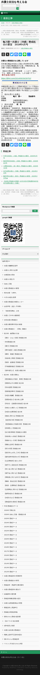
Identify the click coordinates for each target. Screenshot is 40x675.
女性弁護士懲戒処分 (11, 320)
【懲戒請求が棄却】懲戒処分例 (14, 502)
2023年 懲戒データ (10, 527)
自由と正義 (8, 284)
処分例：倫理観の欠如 (11, 333)
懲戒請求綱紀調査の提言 (12, 598)
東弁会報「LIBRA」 (10, 293)
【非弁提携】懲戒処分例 (12, 387)
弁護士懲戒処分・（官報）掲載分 (15, 329)
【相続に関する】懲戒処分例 (14, 416)
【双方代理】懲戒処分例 (12, 448)
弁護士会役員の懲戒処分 (12, 630)
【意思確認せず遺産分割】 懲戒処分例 (18, 424)
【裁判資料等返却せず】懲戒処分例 (16, 457)
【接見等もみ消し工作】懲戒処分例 (16, 452)
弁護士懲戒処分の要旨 (17, 22)
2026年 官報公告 (9, 510)
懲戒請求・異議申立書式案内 (14, 585)
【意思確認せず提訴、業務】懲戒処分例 (17, 379)
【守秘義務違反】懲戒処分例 (14, 366)
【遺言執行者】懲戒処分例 (14, 420)
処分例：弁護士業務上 (11, 375)
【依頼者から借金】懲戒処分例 (14, 436)
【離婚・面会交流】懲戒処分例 (14, 481)
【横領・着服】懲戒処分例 (13, 354)
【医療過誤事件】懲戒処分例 (14, 391)
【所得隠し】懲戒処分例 (12, 428)
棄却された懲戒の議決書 (12, 616)
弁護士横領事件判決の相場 (13, 324)
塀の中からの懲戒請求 (11, 639)
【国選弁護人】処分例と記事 (14, 399)
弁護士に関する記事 (11, 270)
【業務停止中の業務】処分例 (14, 383)
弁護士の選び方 (9, 279)
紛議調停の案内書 (10, 594)
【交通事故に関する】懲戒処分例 (15, 489)
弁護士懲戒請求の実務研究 (13, 576)
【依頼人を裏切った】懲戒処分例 (15, 408)
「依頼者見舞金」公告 (11, 311)
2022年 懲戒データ (10, 531)
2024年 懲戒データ (10, 522)
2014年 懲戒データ (10, 563)
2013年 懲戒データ (10, 567)
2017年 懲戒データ (10, 551)
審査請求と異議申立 (11, 607)
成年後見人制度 (9, 625)
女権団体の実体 (9, 275)
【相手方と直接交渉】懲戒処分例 (15, 465)
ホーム (5, 652)
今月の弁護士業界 (10, 297)
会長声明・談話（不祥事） (13, 306)
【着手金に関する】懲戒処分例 (14, 473)
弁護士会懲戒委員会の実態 (13, 603)
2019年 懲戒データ (10, 543)
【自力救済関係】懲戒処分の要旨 (15, 432)
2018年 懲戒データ (10, 547)
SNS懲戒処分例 (10, 342)
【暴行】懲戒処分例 (11, 346)
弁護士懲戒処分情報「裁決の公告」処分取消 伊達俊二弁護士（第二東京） (10, 32)
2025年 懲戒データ (10, 518)
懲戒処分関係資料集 (11, 612)
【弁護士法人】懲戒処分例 (13, 497)
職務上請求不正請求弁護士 (13, 635)
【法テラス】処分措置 (11, 621)
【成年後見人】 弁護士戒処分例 (14, 370)
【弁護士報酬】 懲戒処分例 (13, 395)
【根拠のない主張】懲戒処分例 (14, 440)
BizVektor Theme (23, 667)
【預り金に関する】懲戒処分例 (14, 469)
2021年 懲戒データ (10, 535)
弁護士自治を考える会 (14, 1)
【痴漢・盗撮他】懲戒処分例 (14, 362)
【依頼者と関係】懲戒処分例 (14, 358)
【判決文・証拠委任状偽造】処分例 (16, 403)
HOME (2, 22)
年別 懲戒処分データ (11, 506)
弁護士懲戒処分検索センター (14, 302)
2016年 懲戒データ (10, 555)
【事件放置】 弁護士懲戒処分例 (14, 350)
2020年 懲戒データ (10, 539)
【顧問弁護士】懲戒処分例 (13, 493)
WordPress (13, 667)
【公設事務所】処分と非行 (13, 461)
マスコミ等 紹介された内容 (13, 643)
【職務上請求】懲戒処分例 (13, 444)
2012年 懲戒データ (10, 572)
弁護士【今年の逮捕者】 (12, 315)
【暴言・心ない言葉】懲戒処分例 (15, 338)
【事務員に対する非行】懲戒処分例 (16, 477)
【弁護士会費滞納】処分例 (13, 412)
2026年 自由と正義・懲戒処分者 (15, 514)
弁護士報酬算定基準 (11, 266)
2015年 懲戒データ (10, 559)
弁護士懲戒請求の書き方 (12, 589)
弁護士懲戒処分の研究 (11, 580)
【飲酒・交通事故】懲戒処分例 (14, 485)
